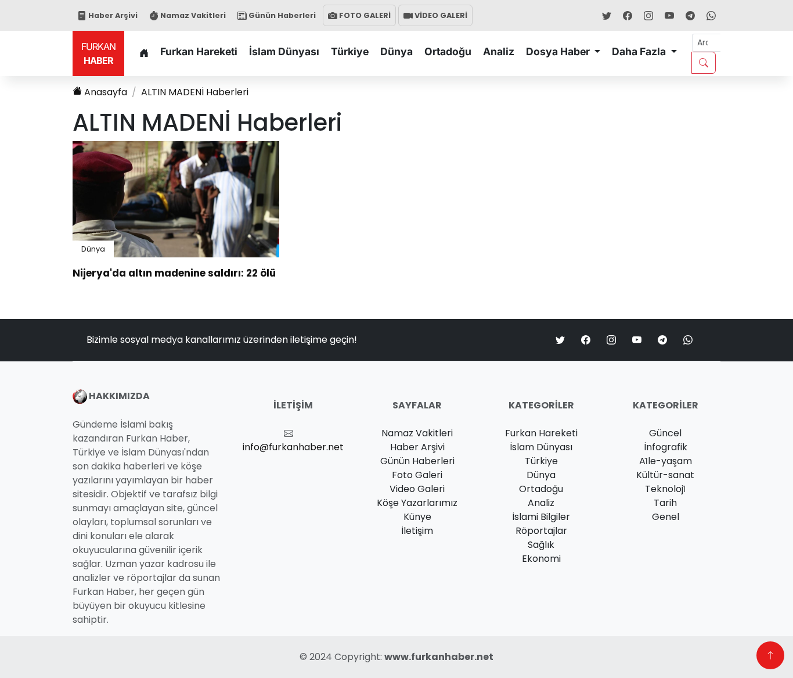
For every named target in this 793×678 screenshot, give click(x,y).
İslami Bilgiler (541, 516)
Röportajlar (541, 530)
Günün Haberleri (281, 15)
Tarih (665, 503)
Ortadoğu (447, 51)
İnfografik (665, 447)
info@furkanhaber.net (293, 447)
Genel (665, 516)
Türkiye (350, 51)
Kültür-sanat (665, 475)
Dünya (396, 51)
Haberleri (194, 92)
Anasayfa (105, 92)
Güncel (665, 433)
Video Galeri (417, 489)
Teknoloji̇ (665, 489)
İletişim (417, 530)
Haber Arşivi (112, 15)
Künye (417, 516)
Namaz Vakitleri (192, 15)
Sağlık (541, 544)
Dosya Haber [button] (559, 51)
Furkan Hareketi (198, 51)
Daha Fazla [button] (640, 51)
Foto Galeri (417, 475)
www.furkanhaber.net (438, 656)
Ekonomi (541, 558)
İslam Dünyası (284, 51)
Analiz (498, 51)
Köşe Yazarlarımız (417, 503)
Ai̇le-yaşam (665, 461)
